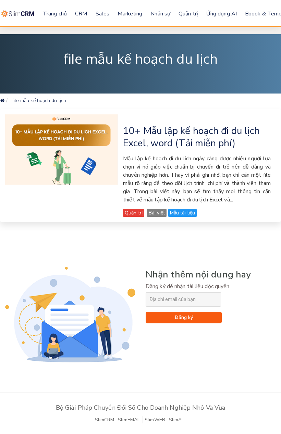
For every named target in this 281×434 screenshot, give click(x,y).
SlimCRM (104, 420)
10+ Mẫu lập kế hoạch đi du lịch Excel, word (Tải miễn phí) (191, 137)
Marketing (130, 13)
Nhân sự (160, 13)
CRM (81, 13)
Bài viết (157, 213)
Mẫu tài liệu (182, 213)
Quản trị (188, 13)
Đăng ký (184, 317)
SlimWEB (155, 420)
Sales (103, 13)
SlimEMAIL (129, 420)
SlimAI (176, 420)
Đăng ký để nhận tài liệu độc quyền (187, 286)
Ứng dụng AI (221, 13)
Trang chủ (55, 13)
